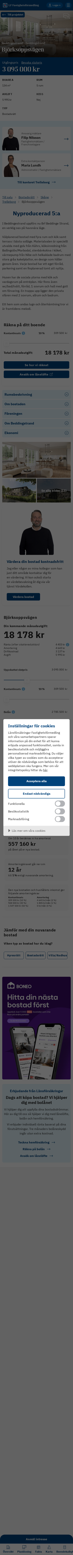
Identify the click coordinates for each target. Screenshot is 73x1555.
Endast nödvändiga (36, 793)
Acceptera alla (36, 781)
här (45, 770)
